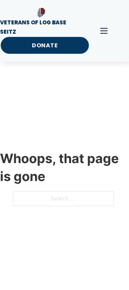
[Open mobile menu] (104, 31)
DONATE (45, 45)
